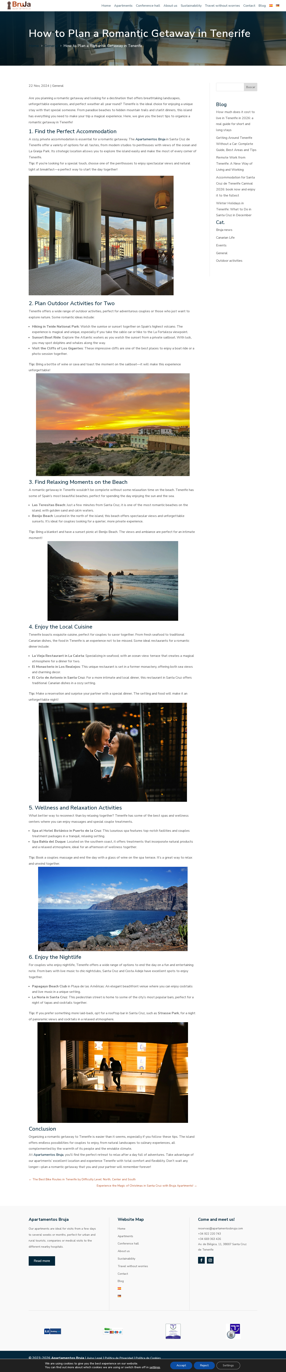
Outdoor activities (229, 260)
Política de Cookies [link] (148, 1358)
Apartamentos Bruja (150, 139)
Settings (228, 1365)
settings (154, 1367)
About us (170, 5)
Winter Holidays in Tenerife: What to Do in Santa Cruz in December (233, 209)
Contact (249, 5)
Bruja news (224, 230)
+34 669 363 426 (209, 1239)
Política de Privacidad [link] (119, 1358)
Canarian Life (225, 237)
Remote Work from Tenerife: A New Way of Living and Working (234, 163)
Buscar (250, 87)
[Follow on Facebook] (201, 1260)
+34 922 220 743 (209, 1234)
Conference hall (148, 5)
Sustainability (191, 5)
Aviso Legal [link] (94, 1358)
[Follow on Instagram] (210, 1260)
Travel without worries (222, 5)
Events (221, 245)
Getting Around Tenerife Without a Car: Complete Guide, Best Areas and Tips (236, 143)
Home (106, 5)
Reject (204, 1365)
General (58, 85)
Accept (181, 1365)
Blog (262, 5)
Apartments (123, 5)
